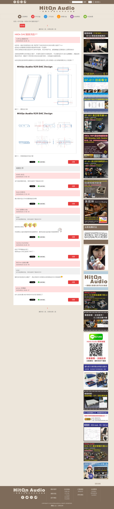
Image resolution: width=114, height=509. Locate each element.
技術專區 (66, 497)
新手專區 (53, 498)
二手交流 (66, 495)
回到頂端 (98, 483)
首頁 (14, 21)
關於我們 (53, 489)
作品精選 (66, 499)
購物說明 (80, 491)
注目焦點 (67, 489)
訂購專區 (80, 489)
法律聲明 (94, 489)
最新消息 (53, 493)
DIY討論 (20, 21)
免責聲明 (93, 495)
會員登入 (98, 2)
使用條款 (93, 491)
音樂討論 (66, 491)
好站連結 (80, 494)
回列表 (22, 25)
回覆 (73, 162)
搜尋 (84, 2)
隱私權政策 (94, 493)
